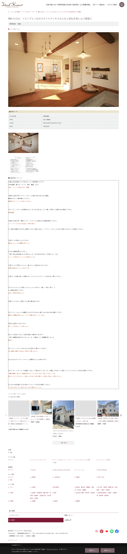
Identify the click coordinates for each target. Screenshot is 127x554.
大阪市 (34, 487)
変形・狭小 (101, 477)
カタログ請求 (112, 4)
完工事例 (12, 520)
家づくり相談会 (99, 4)
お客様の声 (67, 520)
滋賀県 (78, 501)
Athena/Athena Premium (62, 470)
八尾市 (11, 493)
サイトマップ (13, 540)
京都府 (56, 501)
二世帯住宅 (57, 477)
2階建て (34, 477)
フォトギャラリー (14, 515)
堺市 (55, 493)
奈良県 (11, 501)
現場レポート (68, 515)
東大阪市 (56, 487)
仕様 (11, 452)
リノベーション (80, 470)
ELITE (34, 470)
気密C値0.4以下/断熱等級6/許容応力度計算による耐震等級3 (68, 4)
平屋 (11, 480)
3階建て (78, 477)
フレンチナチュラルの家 (83, 460)
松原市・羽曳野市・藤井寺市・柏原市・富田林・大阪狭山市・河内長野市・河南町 (40, 495)
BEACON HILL (102, 470)
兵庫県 (34, 501)
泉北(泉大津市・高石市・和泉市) (85, 493)
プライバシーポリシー (52, 549)
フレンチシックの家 (104, 460)
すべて (11, 460)
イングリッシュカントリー (39, 460)
